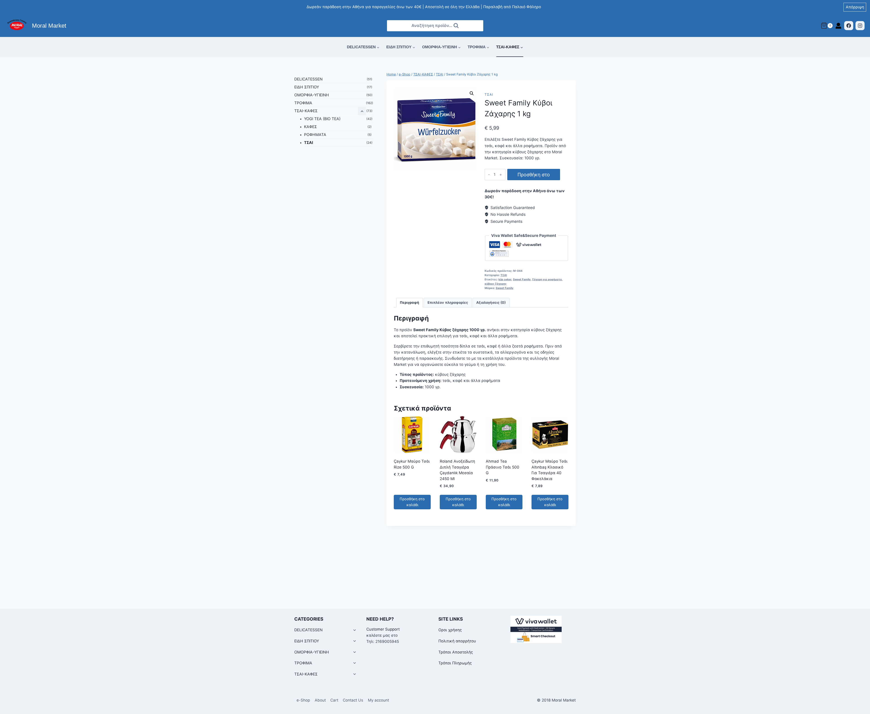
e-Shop (303, 700)
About (320, 700)
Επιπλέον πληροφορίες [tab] (448, 302)
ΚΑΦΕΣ (310, 126)
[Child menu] (362, 111)
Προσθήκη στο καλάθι (533, 176)
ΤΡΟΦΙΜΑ (303, 103)
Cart (334, 700)
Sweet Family (522, 279)
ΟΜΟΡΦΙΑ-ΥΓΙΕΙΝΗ (311, 95)
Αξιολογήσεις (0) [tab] (491, 302)
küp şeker (504, 279)
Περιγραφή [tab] (409, 302)
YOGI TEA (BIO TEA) (322, 119)
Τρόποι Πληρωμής (455, 663)
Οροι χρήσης (450, 630)
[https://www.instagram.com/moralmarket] (860, 25)
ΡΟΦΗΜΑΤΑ (315, 134)
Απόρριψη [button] (855, 7)
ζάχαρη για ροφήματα (547, 279)
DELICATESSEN (308, 79)
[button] (472, 93)
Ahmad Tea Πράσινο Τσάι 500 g (502, 467)
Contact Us (353, 700)
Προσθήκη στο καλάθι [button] (412, 502)
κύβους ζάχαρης (496, 283)
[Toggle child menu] (355, 630)
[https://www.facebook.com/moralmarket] (848, 25)
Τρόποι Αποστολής (455, 652)
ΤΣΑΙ (489, 94)
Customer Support (383, 629)
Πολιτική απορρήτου (457, 641)
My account (378, 700)
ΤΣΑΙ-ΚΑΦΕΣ (306, 111)
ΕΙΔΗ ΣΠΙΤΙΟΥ (306, 87)
